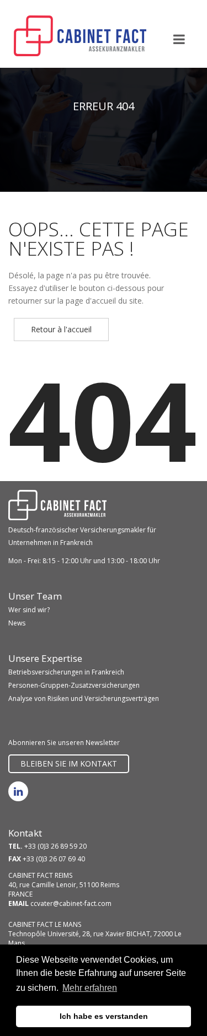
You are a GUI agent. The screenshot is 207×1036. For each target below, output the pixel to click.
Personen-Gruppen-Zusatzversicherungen (74, 685)
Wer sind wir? (29, 609)
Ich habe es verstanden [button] (104, 1016)
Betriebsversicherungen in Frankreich (66, 672)
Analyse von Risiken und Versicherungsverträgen (83, 698)
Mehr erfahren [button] (89, 987)
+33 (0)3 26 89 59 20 (55, 846)
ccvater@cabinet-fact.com (71, 903)
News (16, 623)
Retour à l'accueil (61, 329)
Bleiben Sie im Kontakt (68, 763)
